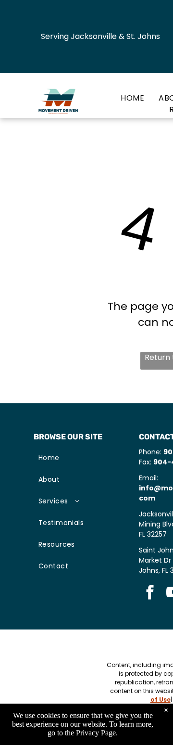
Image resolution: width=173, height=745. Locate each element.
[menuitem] (125, 98)
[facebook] (150, 593)
